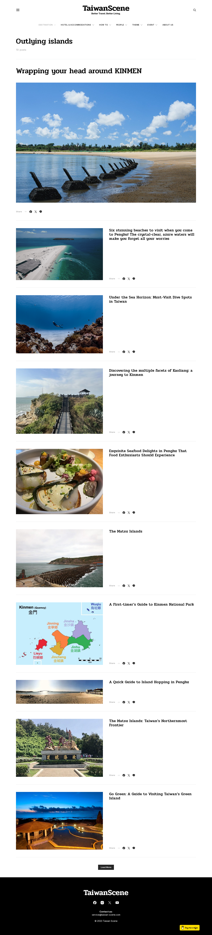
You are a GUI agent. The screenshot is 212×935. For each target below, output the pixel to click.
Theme (135, 25)
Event (150, 25)
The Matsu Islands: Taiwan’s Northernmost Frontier (148, 723)
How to (103, 25)
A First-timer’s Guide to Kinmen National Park (151, 604)
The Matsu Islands (125, 531)
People (120, 25)
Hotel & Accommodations (76, 25)
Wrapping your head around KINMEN (79, 71)
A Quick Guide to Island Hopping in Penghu (149, 682)
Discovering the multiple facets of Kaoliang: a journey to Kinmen (151, 373)
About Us (167, 25)
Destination (46, 25)
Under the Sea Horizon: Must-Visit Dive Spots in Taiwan (150, 299)
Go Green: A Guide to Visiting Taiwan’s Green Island (150, 796)
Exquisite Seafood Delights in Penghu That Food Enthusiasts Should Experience (148, 453)
